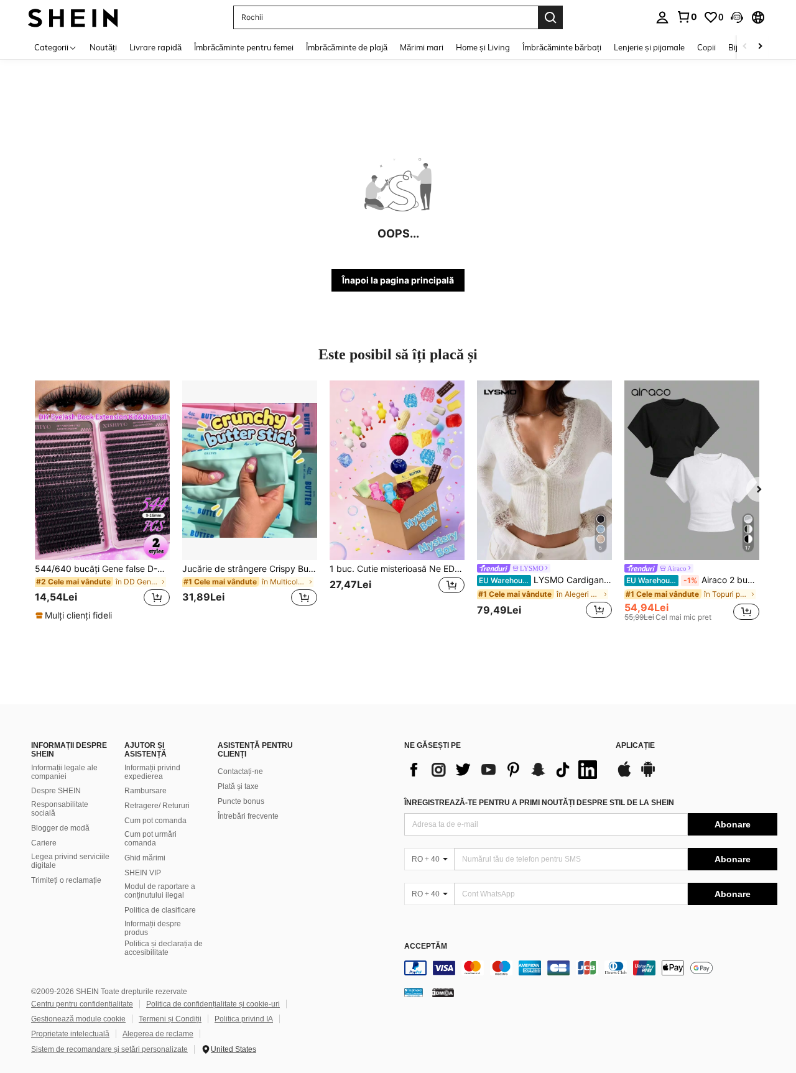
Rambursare (145, 790)
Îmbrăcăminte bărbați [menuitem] (561, 47)
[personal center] (662, 17)
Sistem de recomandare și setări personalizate (109, 1049)
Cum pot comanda (155, 820)
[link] (686, 16)
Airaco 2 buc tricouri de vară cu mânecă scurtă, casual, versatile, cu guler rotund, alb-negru (692, 580)
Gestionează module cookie (78, 1019)
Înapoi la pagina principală (398, 280)
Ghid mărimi (144, 858)
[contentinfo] (590, 967)
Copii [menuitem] (706, 47)
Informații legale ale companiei (64, 772)
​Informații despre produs (152, 928)
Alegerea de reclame (158, 1033)
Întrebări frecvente (248, 816)
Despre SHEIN (56, 790)
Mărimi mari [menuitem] (421, 47)
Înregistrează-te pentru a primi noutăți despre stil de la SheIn (539, 802)
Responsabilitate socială (59, 808)
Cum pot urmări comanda (150, 838)
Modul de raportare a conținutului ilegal (159, 891)
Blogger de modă (60, 828)
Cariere (44, 843)
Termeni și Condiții (170, 1019)
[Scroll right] (760, 47)
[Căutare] (550, 17)
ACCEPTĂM (425, 946)
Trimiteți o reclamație (66, 880)
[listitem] (102, 501)
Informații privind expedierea (152, 772)
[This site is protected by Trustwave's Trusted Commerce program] (413, 992)
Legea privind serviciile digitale (70, 861)
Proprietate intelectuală (70, 1033)
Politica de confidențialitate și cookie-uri (213, 1004)
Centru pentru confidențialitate (82, 1004)
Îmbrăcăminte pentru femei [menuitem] (244, 47)
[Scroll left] (745, 47)
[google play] (648, 775)
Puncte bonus (241, 801)
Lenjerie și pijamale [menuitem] (649, 47)
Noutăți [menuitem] (103, 47)
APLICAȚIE (635, 746)
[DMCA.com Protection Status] (443, 992)
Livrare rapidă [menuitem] (155, 47)
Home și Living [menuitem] (483, 47)
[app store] (624, 775)
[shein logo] (73, 17)
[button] (736, 17)
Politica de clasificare (160, 910)
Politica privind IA (244, 1019)
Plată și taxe (238, 786)
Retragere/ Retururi (157, 805)
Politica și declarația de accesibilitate (163, 948)
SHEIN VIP (142, 872)
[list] (503, 769)
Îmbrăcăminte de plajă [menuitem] (346, 47)
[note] (75, 615)
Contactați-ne (240, 771)
